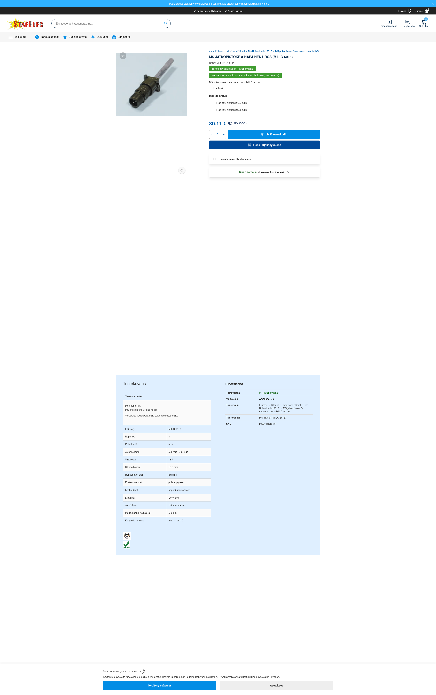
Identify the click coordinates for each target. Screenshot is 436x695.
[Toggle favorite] (181, 170)
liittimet (275, 405)
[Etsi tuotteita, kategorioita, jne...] (166, 23)
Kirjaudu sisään (389, 26)
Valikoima (20, 37)
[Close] (433, 3)
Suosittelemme (78, 37)
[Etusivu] (210, 51)
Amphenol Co (266, 398)
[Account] (389, 21)
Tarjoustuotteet (50, 37)
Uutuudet (102, 37)
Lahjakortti (124, 37)
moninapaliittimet (292, 405)
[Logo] (25, 23)
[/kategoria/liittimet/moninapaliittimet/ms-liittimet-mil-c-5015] (123, 55)
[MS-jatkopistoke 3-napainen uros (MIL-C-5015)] (151, 84)
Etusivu (263, 405)
